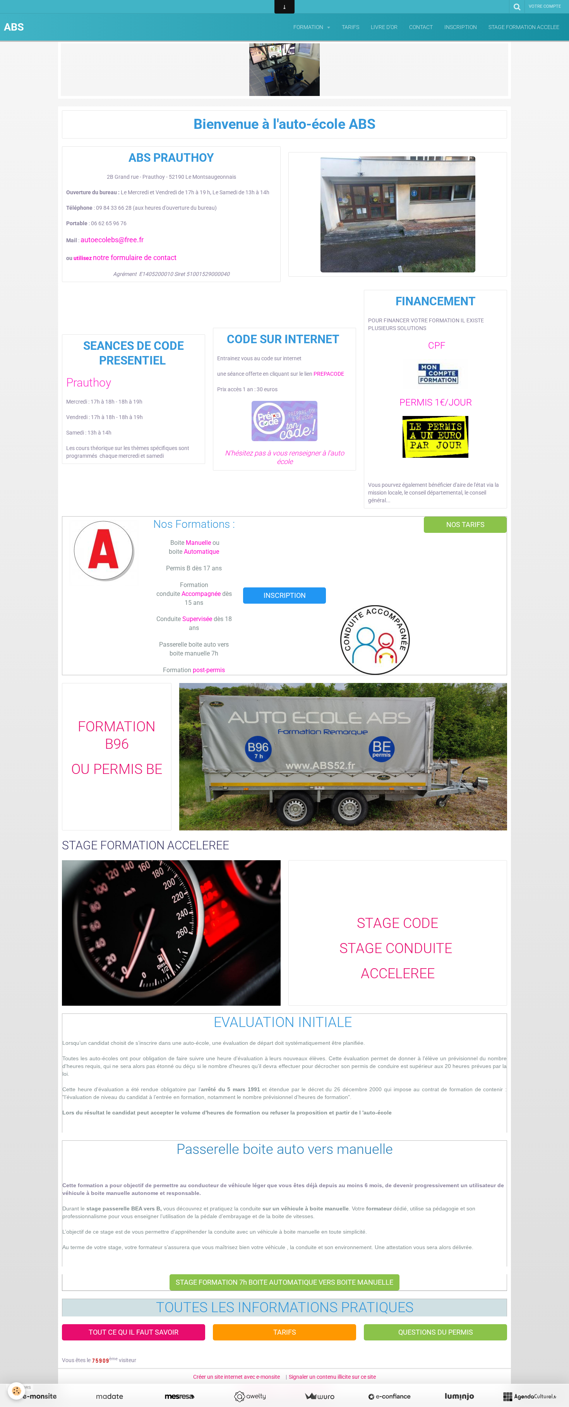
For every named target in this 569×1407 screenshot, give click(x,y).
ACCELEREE (398, 973)
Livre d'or (384, 27)
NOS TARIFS (465, 525)
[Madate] (110, 1396)
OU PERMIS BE (116, 769)
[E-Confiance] (389, 1396)
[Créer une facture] (319, 1396)
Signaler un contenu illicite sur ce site (332, 1377)
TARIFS (350, 27)
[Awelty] (250, 1396)
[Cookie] (16, 1391)
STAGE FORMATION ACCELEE (523, 27)
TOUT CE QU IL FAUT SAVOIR (133, 1332)
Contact (421, 27)
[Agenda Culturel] (529, 1396)
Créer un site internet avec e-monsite (236, 1377)
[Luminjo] (459, 1396)
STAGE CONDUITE (397, 948)
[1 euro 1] (435, 437)
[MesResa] (180, 1396)
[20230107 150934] (397, 214)
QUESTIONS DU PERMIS (435, 1332)
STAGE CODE (397, 923)
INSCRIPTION (460, 27)
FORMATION (308, 27)
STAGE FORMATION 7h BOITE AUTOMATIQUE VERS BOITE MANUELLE (284, 1282)
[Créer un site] (39, 1396)
